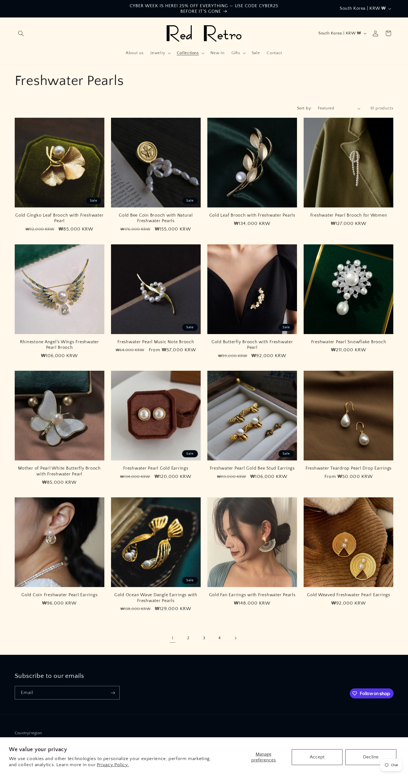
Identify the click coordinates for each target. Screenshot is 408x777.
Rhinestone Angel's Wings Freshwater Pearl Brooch (59, 344)
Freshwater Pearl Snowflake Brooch (348, 341)
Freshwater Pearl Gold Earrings (155, 468)
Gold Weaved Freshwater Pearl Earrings (348, 594)
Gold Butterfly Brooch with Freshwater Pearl (252, 344)
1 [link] (172, 638)
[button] (21, 33)
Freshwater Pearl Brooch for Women (348, 215)
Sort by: (304, 108)
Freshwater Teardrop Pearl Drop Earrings (349, 468)
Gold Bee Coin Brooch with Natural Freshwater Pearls (156, 218)
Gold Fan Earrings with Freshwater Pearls (252, 594)
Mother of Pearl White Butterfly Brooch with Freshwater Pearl (59, 471)
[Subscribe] (112, 693)
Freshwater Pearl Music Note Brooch (155, 341)
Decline (371, 757)
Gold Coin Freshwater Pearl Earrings (59, 594)
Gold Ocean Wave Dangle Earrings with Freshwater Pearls (155, 597)
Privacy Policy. (113, 764)
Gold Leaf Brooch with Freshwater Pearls (252, 215)
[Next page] (235, 638)
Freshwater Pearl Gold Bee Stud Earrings (252, 468)
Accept (317, 757)
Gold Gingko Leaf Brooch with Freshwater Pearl (59, 218)
